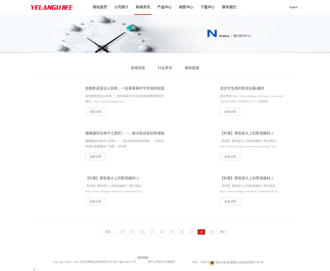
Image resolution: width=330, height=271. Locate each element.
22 (142, 232)
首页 (107, 232)
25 (171, 232)
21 (132, 232)
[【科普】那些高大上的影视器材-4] (189, 132)
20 (122, 232)
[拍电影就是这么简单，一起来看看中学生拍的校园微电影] (54, 87)
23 (152, 232)
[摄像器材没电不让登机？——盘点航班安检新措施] (54, 132)
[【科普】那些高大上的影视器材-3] (54, 177)
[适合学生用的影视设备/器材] (189, 87)
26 (181, 232)
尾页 (222, 232)
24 (162, 232)
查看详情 (95, 111)
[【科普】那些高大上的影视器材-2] (189, 177)
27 (191, 232)
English (293, 7)
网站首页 (100, 7)
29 (211, 232)
